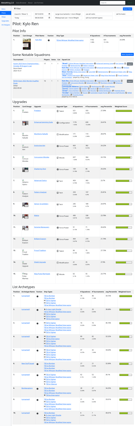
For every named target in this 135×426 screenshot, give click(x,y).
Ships (4, 17)
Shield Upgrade (40, 262)
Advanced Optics (92, 83)
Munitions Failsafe (107, 83)
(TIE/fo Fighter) (84, 86)
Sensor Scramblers (41, 204)
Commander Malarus (70, 86)
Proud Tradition (123, 75)
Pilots (6, 13)
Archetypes (6, 25)
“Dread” (65, 91)
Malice (119, 68)
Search (130, 3)
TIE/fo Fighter (51, 300)
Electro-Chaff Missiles (89, 91)
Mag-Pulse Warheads (108, 75)
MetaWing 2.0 (7, 2)
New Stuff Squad (28, 363)
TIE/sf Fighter (51, 336)
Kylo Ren (38, 40)
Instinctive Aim (102, 81)
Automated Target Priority (99, 93)
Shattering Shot (115, 81)
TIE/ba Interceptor (53, 319)
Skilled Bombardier (105, 91)
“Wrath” (65, 63)
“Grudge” (65, 93)
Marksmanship (75, 65)
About (30, 3)
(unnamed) (26, 296)
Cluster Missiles (109, 86)
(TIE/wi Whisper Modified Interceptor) (81, 63)
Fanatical (93, 89)
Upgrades (5, 21)
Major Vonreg (67, 72)
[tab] (73, 9)
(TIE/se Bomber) (73, 91)
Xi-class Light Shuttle (53, 309)
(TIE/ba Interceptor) (79, 72)
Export (130, 64)
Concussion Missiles (77, 83)
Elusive (85, 93)
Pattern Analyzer (88, 65)
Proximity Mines (119, 91)
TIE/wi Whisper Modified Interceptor (70, 40)
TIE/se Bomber (49, 296)
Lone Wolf (92, 72)
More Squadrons (127, 54)
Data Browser (21, 3)
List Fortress (38, 3)
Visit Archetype (67, 77)
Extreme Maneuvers (41, 227)
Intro (3, 9)
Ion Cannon (120, 63)
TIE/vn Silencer (51, 384)
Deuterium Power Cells (118, 72)
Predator (65, 65)
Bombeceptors (27, 388)
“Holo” (64, 75)
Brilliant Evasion (40, 239)
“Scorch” (65, 88)
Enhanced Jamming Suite (104, 63)
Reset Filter (127, 9)
